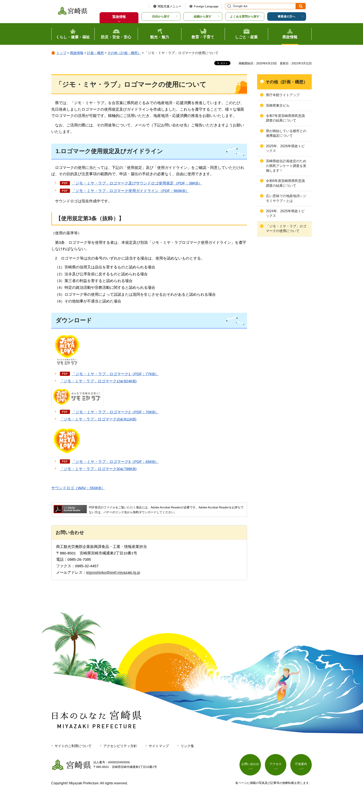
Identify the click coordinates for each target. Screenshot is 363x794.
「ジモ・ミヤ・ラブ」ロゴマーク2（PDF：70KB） (115, 412)
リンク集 (187, 746)
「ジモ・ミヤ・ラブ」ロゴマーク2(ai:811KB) (98, 419)
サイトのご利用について (73, 746)
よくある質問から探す (244, 16)
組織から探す (203, 16)
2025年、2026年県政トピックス (285, 148)
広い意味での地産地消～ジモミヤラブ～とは (286, 198)
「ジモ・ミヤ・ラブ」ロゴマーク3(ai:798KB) (98, 469)
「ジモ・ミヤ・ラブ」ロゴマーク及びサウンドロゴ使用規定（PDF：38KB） (137, 183)
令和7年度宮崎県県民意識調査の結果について (285, 118)
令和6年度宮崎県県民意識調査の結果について (285, 183)
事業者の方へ (286, 16)
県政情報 (76, 53)
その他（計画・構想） (124, 53)
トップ (61, 53)
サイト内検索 (228, 6)
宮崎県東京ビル (277, 105)
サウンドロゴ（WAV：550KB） (78, 488)
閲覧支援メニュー (169, 6)
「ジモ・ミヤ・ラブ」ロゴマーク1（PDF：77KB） (115, 374)
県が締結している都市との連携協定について (286, 133)
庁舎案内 (301, 764)
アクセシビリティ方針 (120, 746)
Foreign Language (206, 6)
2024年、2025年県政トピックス (285, 213)
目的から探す (161, 16)
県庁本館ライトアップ (283, 95)
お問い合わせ (250, 764)
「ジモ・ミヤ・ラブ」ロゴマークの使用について (286, 228)
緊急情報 (119, 17)
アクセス (275, 764)
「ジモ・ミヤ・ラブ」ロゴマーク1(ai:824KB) (98, 381)
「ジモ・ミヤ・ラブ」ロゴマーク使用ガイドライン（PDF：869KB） (130, 191)
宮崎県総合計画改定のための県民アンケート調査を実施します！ (286, 165)
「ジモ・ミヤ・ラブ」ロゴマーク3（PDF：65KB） (115, 462)
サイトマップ (159, 746)
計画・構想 (95, 53)
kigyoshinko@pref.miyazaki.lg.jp (113, 572)
